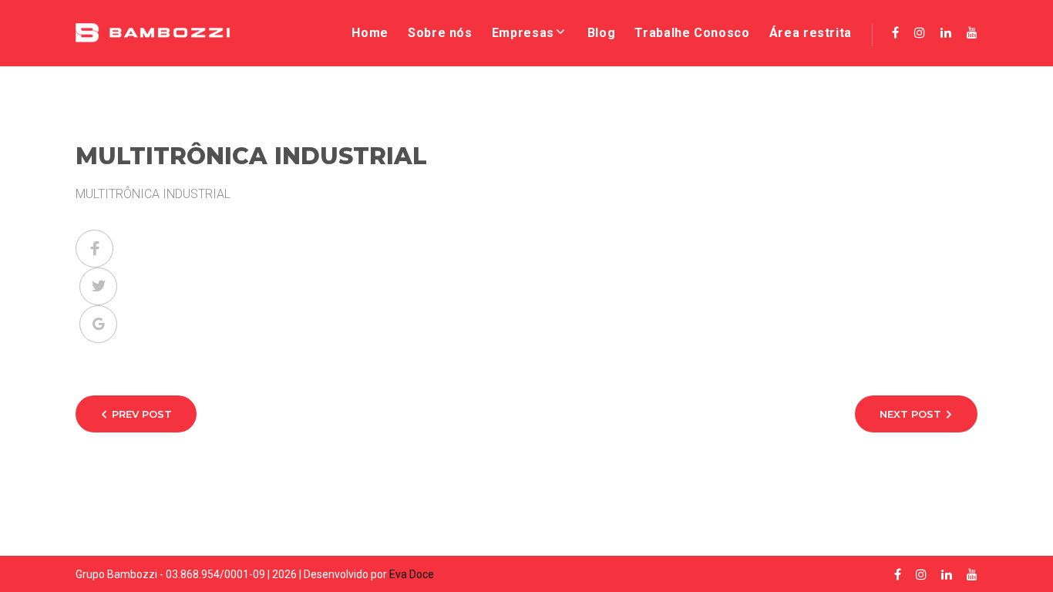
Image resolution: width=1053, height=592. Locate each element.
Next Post (910, 414)
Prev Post (142, 414)
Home (370, 32)
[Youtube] (972, 32)
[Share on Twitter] (98, 286)
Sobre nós (440, 32)
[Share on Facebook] (94, 248)
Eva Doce (411, 574)
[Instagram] (919, 32)
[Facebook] (895, 32)
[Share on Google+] (98, 324)
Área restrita (810, 32)
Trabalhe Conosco (691, 32)
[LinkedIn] (945, 32)
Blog (601, 32)
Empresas (523, 32)
